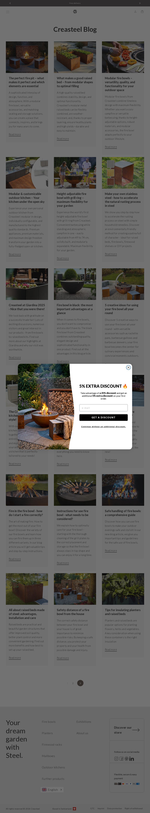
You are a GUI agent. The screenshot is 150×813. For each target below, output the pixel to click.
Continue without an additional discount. (103, 427)
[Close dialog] (128, 367)
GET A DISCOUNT (104, 417)
